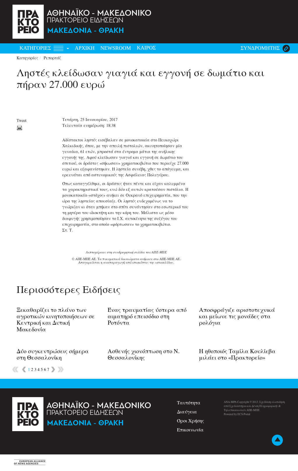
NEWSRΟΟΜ (115, 48)
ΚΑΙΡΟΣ (146, 48)
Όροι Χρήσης (190, 420)
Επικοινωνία (190, 429)
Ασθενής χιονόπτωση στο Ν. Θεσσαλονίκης (144, 354)
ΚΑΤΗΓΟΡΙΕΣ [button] (35, 48)
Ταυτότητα (189, 402)
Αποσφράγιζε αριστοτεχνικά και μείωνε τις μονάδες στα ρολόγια (237, 316)
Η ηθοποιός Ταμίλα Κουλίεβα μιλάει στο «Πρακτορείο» (237, 354)
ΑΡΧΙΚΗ (85, 48)
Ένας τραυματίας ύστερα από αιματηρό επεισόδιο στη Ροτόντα (147, 316)
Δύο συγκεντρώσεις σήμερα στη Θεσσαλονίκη (53, 354)
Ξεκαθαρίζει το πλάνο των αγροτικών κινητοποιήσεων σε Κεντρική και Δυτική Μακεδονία (56, 319)
